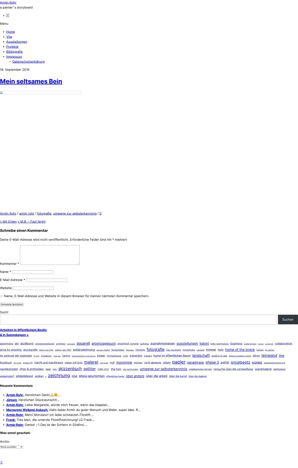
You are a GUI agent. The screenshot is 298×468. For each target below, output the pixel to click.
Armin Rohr (8, 213)
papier (178, 362)
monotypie (124, 362)
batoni (204, 343)
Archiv (4, 441)
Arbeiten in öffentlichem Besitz (23, 330)
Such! (4, 312)
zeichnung (59, 375)
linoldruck (6, 362)
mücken (138, 362)
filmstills (140, 349)
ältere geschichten (92, 376)
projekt (257, 362)
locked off (28, 363)
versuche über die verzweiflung (233, 369)
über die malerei (198, 376)
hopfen (260, 350)
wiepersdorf (7, 376)
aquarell (83, 343)
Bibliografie (14, 51)
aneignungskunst (44, 343)
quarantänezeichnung (274, 362)
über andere (135, 376)
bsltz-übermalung (220, 343)
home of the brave (240, 350)
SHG (55, 369)
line (281, 355)
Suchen (287, 319)
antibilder (60, 344)
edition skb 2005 (46, 350)
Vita (9, 37)
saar (48, 369)
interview (57, 356)
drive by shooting (11, 349)
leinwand (269, 355)
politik (225, 362)
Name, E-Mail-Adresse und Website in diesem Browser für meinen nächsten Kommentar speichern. (76, 296)
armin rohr (26, 213)
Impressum (14, 56)
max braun (104, 363)
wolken (39, 376)
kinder (101, 355)
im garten (269, 350)
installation (46, 356)
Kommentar (9, 264)
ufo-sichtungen (130, 369)
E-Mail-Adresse (12, 280)
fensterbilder (117, 350)
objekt (167, 362)
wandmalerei (263, 369)
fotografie (44, 213)
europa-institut (103, 350)
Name (5, 272)
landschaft (201, 355)
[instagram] (7, 15)
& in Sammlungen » (14, 335)
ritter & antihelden (32, 369)
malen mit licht (73, 362)
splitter (90, 368)
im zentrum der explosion (16, 355)
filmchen (130, 350)
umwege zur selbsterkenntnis (75, 213)
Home (10, 32)
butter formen (250, 344)
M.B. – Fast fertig (31, 221)
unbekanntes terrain (200, 369)
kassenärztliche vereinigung (83, 356)
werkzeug (279, 369)
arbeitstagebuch (104, 343)
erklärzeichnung (84, 349)
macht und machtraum (48, 362)
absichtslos (6, 343)
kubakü (148, 355)
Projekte (12, 47)
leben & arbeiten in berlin (240, 356)
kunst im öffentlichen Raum (172, 355)
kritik (125, 356)
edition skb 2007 (63, 350)
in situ (36, 356)
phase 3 (212, 362)
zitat (74, 376)
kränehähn (136, 355)
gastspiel (200, 350)
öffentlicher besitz (115, 376)
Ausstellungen (16, 42)
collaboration (283, 343)
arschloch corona (127, 343)
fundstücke (189, 350)
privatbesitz (240, 362)
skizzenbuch (70, 368)
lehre (256, 355)
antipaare (71, 344)
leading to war (219, 355)
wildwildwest (24, 376)
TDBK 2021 (103, 369)
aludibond (26, 343)
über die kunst (178, 376)
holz (221, 350)
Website (6, 288)
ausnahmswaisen (163, 343)
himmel (211, 350)
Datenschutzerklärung (28, 61)
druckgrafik (30, 349)
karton (66, 355)
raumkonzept (9, 369)
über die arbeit (156, 376)
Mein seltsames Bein (31, 81)
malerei (91, 362)
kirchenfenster (114, 355)
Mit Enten (8, 221)
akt (17, 343)
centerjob (269, 344)
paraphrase (195, 362)
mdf (112, 362)
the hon (116, 369)
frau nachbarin (173, 350)
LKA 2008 (17, 363)
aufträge (144, 343)
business (236, 343)
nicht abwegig (152, 362)
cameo (261, 344)
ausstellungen (187, 343)
